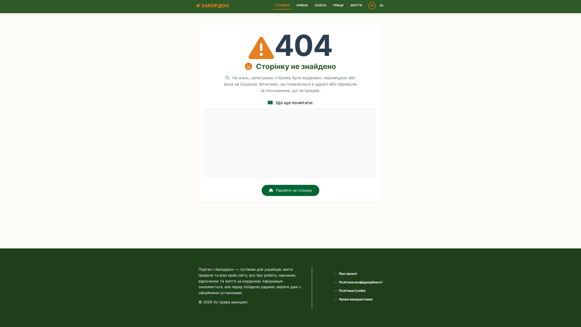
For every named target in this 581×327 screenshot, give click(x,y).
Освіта (320, 5)
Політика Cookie (352, 290)
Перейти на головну (293, 190)
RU (381, 5)
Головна (282, 5)
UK (372, 5)
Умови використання (355, 299)
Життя (356, 5)
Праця (338, 5)
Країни (302, 5)
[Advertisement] (290, 143)
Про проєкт (348, 273)
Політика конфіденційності (360, 282)
